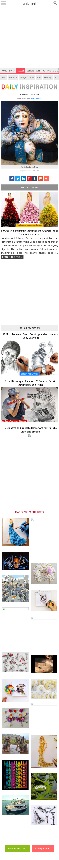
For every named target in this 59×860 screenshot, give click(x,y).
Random (13, 77)
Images (20, 70)
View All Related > (17, 848)
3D (44, 70)
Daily (12, 70)
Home (4, 70)
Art (38, 70)
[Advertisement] (29, 37)
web (29, 3)
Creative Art (29, 98)
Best (4, 77)
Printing (48, 77)
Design (30, 70)
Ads (39, 77)
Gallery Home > (43, 848)
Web (32, 77)
